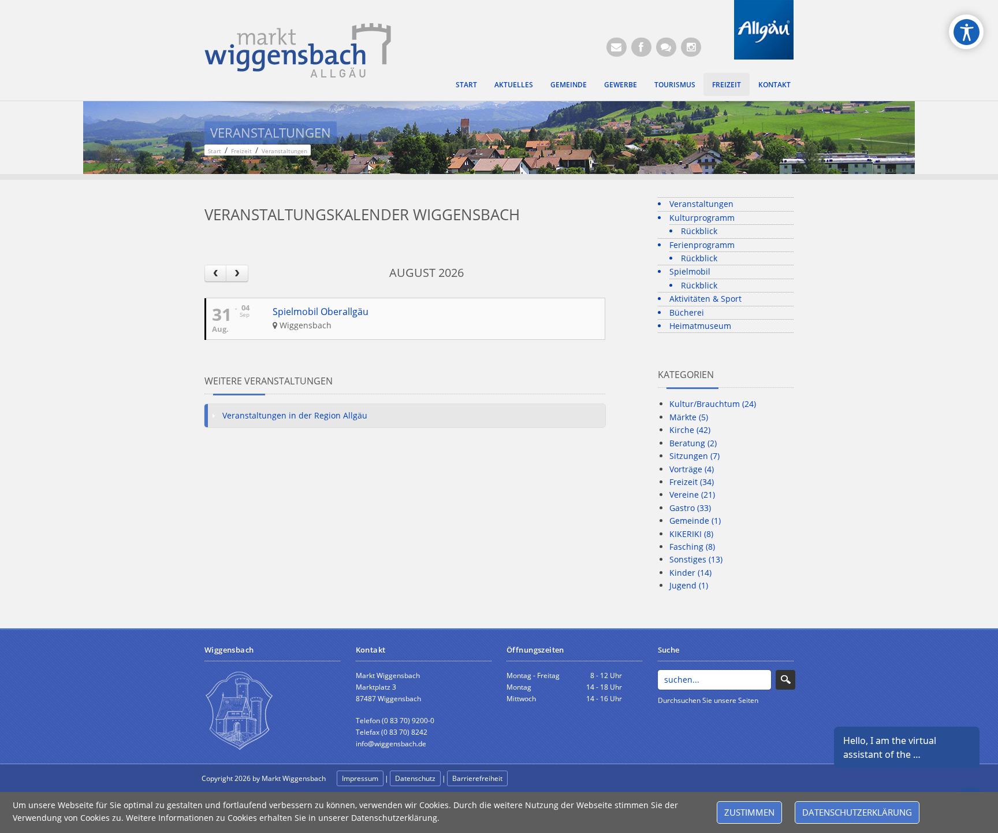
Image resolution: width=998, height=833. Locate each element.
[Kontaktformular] (666, 47)
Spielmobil (689, 271)
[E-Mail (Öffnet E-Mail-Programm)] (616, 47)
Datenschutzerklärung (857, 812)
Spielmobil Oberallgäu (320, 311)
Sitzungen (694, 455)
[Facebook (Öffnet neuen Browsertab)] (641, 47)
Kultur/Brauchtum (712, 403)
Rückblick (699, 230)
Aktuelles (513, 84)
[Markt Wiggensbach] (297, 49)
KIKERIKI (691, 533)
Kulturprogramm (702, 217)
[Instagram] (691, 47)
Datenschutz (415, 778)
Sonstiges (696, 559)
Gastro (690, 507)
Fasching (692, 546)
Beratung (693, 443)
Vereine (692, 494)
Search (785, 680)
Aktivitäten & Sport (705, 298)
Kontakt (774, 84)
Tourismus (674, 84)
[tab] (404, 415)
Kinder (690, 572)
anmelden (535, 779)
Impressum (360, 778)
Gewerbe (620, 84)
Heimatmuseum (700, 325)
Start (466, 84)
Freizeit (726, 84)
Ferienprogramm (702, 244)
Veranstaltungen (701, 203)
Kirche (689, 429)
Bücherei (686, 312)
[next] (237, 273)
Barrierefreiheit (477, 778)
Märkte (688, 417)
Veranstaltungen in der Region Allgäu (294, 415)
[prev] (215, 273)
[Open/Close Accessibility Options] (967, 32)
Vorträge (691, 469)
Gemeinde (568, 84)
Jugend (688, 585)
